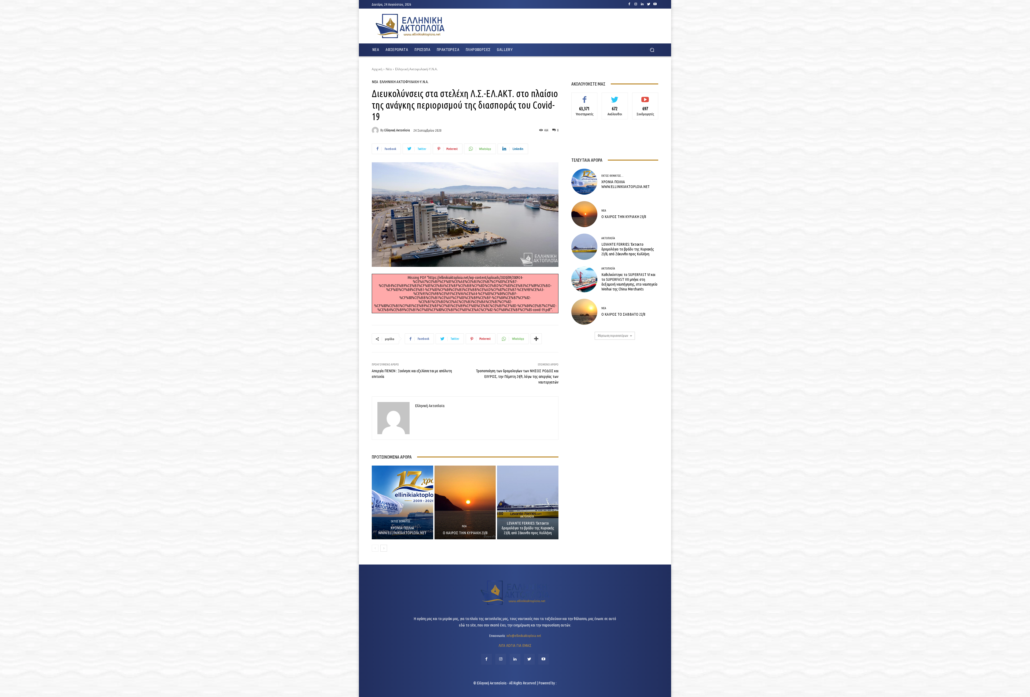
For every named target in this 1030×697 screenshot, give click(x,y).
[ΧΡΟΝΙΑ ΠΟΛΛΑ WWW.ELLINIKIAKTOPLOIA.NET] (402, 502)
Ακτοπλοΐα (527, 516)
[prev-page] (375, 548)
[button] (652, 50)
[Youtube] (655, 4)
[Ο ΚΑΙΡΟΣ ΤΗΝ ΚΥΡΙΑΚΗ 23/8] (465, 502)
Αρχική (377, 69)
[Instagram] (635, 4)
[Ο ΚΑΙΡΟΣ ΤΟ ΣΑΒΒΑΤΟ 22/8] (584, 312)
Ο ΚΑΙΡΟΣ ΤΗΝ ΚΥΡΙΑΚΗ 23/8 (465, 532)
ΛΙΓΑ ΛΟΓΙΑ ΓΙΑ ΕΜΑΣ (515, 645)
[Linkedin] (642, 4)
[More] (536, 338)
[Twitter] (648, 4)
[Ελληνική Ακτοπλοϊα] (376, 130)
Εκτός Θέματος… (402, 521)
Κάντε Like (584, 96)
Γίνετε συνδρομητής (645, 98)
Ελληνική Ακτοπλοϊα (397, 130)
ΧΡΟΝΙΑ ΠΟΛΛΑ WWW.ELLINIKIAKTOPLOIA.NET (402, 530)
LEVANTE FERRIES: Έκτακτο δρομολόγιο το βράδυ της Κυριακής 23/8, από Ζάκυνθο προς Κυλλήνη (528, 528)
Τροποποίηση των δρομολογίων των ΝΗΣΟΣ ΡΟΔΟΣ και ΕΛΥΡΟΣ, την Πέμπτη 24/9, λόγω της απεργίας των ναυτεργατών (517, 376)
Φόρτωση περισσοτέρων (613, 335)
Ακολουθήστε (615, 96)
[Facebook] (629, 4)
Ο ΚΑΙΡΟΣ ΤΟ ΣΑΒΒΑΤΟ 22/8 (623, 314)
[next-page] (383, 548)
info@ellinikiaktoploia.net (523, 635)
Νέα (389, 69)
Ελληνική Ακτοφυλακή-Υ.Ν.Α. (416, 69)
